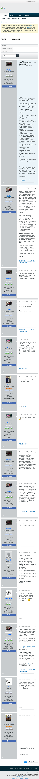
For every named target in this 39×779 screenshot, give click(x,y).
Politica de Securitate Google (19, 778)
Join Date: (7, 205)
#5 (35, 339)
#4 (35, 302)
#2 (35, 188)
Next (34, 762)
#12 (35, 590)
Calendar (23, 18)
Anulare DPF (19, 776)
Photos (4, 51)
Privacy (26, 768)
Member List (15, 18)
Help (11, 768)
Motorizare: (8, 209)
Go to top (34, 768)
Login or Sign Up (31, 1)
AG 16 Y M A (23, 369)
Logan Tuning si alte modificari (27, 22)
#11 (35, 552)
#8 (35, 452)
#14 (35, 679)
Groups (27, 15)
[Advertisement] (19, 82)
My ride (24, 406)
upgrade (23, 180)
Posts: (7, 208)
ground (27, 179)
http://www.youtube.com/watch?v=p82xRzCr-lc (27, 647)
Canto (29, 664)
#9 (35, 483)
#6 (35, 377)
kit (30, 179)
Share (10, 212)
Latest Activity (7, 48)
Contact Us (18, 768)
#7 (35, 414)
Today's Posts (6, 18)
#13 (35, 626)
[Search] (17, 55)
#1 (35, 62)
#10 (35, 521)
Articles (19, 15)
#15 (35, 715)
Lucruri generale (14, 22)
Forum (6, 22)
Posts (4, 45)
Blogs (12, 15)
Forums (4, 15)
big (24, 179)
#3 (35, 270)
